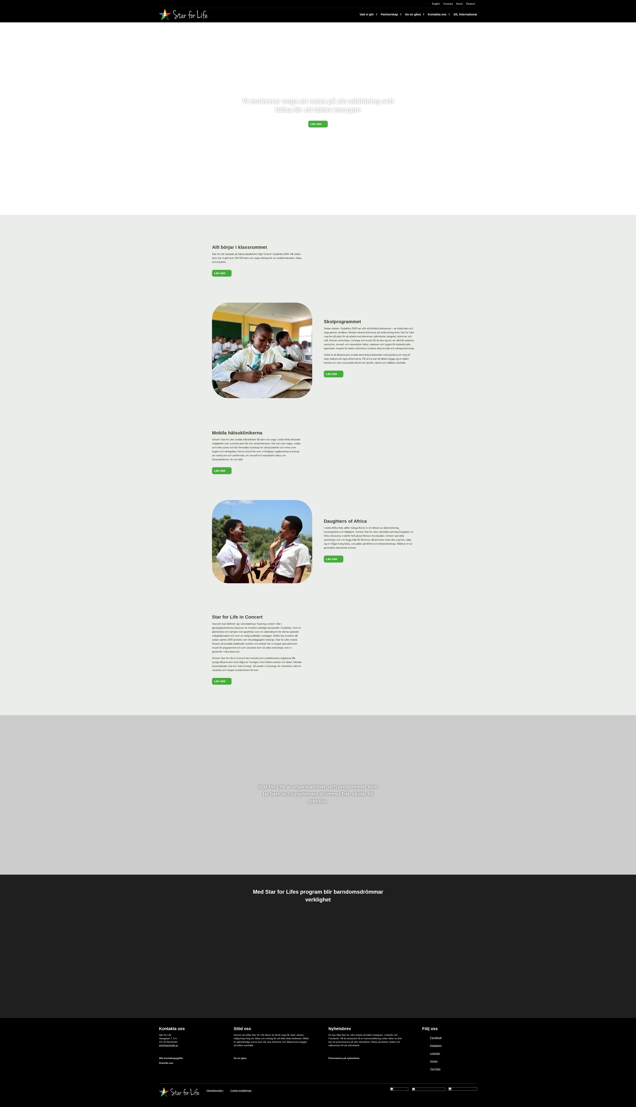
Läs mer (316, 124)
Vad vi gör (367, 14)
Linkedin (435, 1053)
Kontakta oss (437, 14)
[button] (220, 955)
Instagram (436, 1045)
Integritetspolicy (215, 1090)
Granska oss (166, 1063)
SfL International (465, 14)
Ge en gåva (413, 14)
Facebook (436, 1037)
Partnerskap (389, 14)
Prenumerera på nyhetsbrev (344, 1058)
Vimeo (434, 1061)
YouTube (435, 1069)
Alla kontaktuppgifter (171, 1058)
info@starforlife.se (168, 1045)
